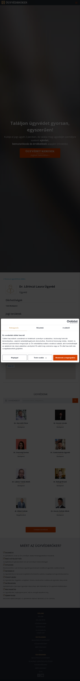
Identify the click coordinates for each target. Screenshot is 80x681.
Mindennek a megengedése (65, 358)
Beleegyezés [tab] (14, 328)
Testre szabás (39, 358)
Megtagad (14, 358)
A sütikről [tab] (66, 328)
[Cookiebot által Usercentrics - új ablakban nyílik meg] (68, 321)
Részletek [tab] (40, 328)
